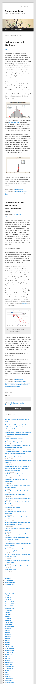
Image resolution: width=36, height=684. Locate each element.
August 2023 (8, 610)
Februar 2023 (9, 622)
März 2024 (8, 600)
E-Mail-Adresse (9, 396)
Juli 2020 (7, 630)
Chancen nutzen (14, 11)
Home (6, 29)
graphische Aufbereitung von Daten (14, 193)
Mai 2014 (7, 658)
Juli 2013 (7, 672)
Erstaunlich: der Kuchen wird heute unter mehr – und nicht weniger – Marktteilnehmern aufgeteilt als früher (17, 468)
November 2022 (9, 626)
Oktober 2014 (9, 652)
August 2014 (8, 654)
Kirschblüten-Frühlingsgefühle (14, 442)
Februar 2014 (9, 662)
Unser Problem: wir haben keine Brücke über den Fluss (14, 207)
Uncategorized (19, 189)
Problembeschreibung (22, 385)
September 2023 (9, 608)
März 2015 (8, 644)
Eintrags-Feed (9, 580)
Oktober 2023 (9, 606)
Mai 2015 (7, 640)
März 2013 (8, 677)
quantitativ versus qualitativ (12, 386)
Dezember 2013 (9, 666)
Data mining (18, 381)
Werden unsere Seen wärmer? (14, 438)
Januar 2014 (8, 664)
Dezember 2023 (9, 602)
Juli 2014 (7, 656)
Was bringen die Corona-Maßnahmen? (16, 566)
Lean (26, 193)
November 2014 (9, 650)
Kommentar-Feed (10, 582)
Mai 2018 (7, 638)
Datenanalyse (23, 191)
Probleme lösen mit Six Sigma (14, 43)
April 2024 (8, 598)
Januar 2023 (8, 624)
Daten (17, 191)
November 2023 (9, 604)
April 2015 (8, 642)
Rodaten (24, 303)
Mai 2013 (7, 674)
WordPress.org (9, 584)
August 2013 (8, 670)
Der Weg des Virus (10, 570)
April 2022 (8, 628)
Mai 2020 (7, 632)
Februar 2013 (9, 679)
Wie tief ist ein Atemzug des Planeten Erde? (18, 498)
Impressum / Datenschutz (17, 29)
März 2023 (8, 620)
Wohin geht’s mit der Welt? (13, 457)
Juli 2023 (7, 612)
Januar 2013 (8, 681)
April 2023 (8, 618)
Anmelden (8, 578)
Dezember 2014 (9, 648)
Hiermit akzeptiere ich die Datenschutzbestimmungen (14, 404)
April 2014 (8, 660)
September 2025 (9, 594)
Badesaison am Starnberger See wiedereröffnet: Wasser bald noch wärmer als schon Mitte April (17, 427)
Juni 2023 (8, 614)
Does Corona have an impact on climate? (17, 534)
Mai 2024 (7, 596)
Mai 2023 (7, 616)
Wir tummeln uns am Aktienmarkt (15, 494)
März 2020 (8, 636)
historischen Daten (14, 122)
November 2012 (9, 683)
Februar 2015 (9, 646)
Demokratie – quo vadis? (12, 507)
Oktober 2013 (9, 668)
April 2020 (8, 634)
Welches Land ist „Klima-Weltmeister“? (16, 491)
